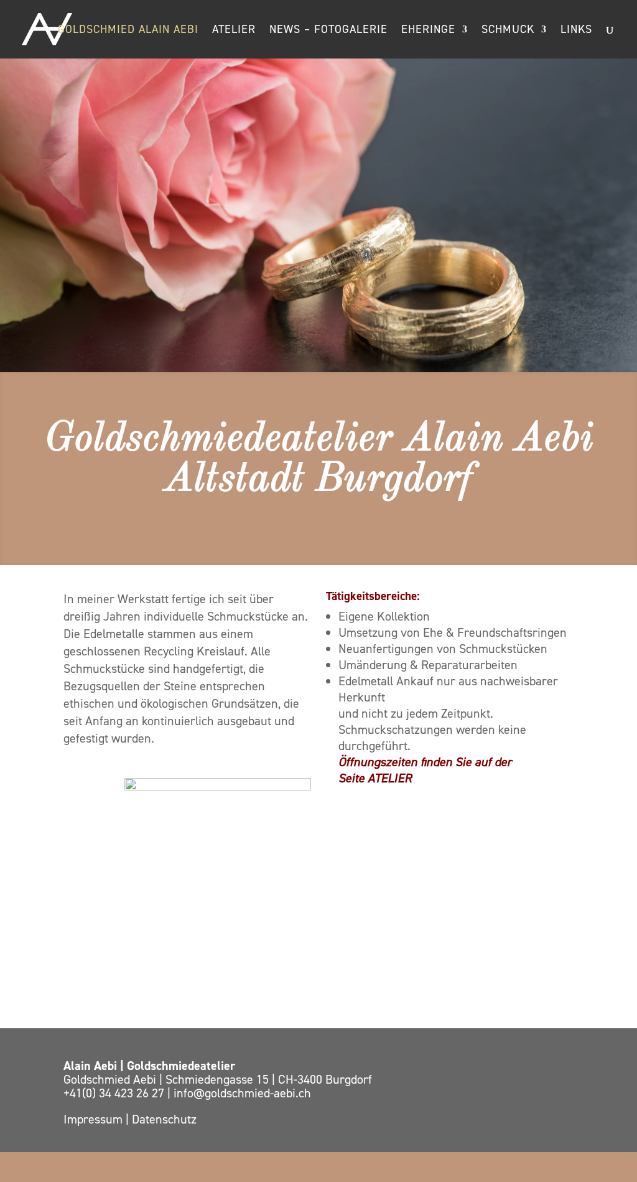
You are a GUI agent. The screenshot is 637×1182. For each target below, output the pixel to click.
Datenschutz (164, 1119)
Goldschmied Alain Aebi (128, 31)
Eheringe (428, 31)
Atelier (234, 31)
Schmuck (507, 31)
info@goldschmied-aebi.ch (242, 1093)
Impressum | (97, 1119)
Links (576, 31)
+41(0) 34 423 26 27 (115, 1093)
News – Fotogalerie (328, 31)
